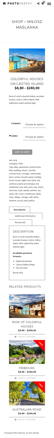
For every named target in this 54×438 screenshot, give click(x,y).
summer (33, 190)
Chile (20, 164)
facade (24, 177)
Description (20, 210)
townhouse (30, 194)
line (29, 180)
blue (11, 170)
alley (16, 167)
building (17, 170)
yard (26, 200)
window (12, 200)
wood (20, 200)
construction (15, 174)
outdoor (13, 184)
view (11, 197)
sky (35, 187)
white (36, 197)
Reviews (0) (20, 222)
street (40, 187)
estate (17, 177)
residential (13, 187)
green (31, 177)
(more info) (18, 273)
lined (34, 180)
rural (25, 187)
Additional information (25, 216)
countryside (35, 174)
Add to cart (22, 152)
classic (24, 170)
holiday (38, 177)
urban (38, 194)
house (18, 180)
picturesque (29, 184)
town (21, 194)
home (11, 180)
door (11, 177)
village (17, 197)
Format (16, 123)
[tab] (19, 210)
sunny (11, 194)
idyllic (24, 180)
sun (39, 190)
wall (30, 197)
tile (16, 194)
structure (13, 190)
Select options (27, 336)
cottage (25, 174)
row (21, 187)
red (37, 184)
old (38, 180)
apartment (24, 167)
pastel (20, 184)
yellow (31, 200)
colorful (31, 170)
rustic (30, 187)
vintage (24, 197)
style (20, 190)
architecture (35, 167)
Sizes (14, 136)
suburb (26, 190)
